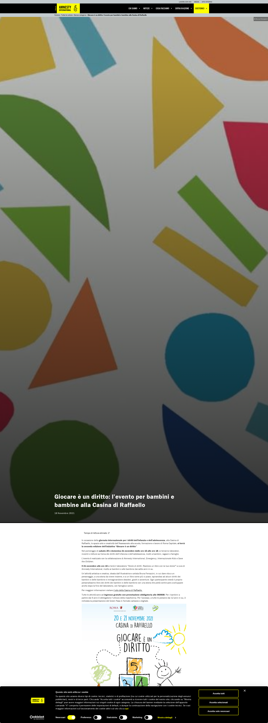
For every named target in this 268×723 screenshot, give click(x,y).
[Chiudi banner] (245, 691)
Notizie (146, 8)
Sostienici (199, 8)
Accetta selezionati (218, 702)
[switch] (97, 717)
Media (196, 2)
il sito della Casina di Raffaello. (127, 590)
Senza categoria (80, 15)
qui (127, 708)
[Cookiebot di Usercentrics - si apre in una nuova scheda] (37, 717)
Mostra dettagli (165, 717)
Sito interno (207, 2)
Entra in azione (182, 8)
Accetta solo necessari (219, 711)
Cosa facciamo (162, 8)
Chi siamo (133, 8)
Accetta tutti (219, 693)
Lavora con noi (185, 2)
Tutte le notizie (67, 15)
